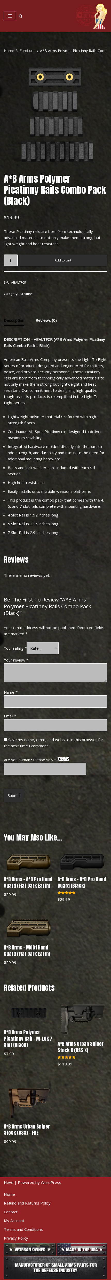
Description (14, 320)
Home (9, 50)
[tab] (14, 320)
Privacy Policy (16, 1238)
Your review (16, 660)
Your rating (15, 648)
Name (11, 692)
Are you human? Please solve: (31, 759)
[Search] (20, 16)
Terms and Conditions (23, 1229)
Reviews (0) (46, 320)
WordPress (51, 1182)
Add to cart (63, 260)
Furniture (27, 50)
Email (10, 715)
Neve (8, 1182)
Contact (11, 1211)
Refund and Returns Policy (27, 1203)
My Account (14, 1220)
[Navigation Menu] (10, 16)
